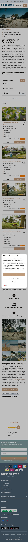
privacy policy (21, 269)
